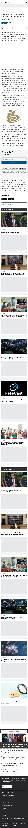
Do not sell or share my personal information (13, 818)
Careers (4, 808)
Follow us (16, 28)
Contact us (4, 812)
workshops (4, 145)
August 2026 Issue (14, 6)
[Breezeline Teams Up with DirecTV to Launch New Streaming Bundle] (14, 740)
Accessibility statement (7, 805)
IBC (24, 6)
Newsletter (23, 28)
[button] (2, 2)
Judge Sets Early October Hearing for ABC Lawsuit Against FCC (14, 758)
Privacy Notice (21, 168)
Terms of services (19, 166)
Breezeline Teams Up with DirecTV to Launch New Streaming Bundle (15, 745)
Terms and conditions (7, 792)
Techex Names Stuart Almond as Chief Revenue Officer (13, 771)
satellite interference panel (9, 127)
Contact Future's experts (8, 795)
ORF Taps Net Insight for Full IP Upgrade (13, 751)
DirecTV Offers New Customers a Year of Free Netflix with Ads (13, 764)
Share (5, 28)
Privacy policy (5, 799)
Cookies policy (5, 802)
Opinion (9, 10)
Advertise (4, 815)
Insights (3, 10)
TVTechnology (12, 22)
